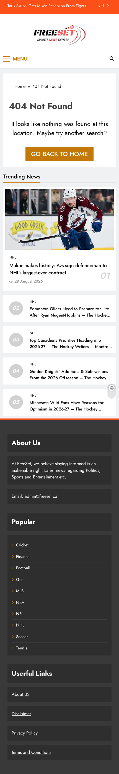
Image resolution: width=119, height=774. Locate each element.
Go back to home (59, 153)
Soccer (22, 637)
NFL (19, 614)
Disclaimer (21, 713)
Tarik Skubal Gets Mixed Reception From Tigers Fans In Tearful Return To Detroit (46, 6)
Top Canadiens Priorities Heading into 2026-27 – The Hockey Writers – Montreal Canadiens (71, 346)
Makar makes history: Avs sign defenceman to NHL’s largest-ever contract (58, 269)
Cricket (22, 545)
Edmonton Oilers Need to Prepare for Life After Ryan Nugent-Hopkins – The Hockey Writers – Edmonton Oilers (69, 315)
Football (23, 568)
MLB (20, 591)
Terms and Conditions (31, 752)
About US (21, 694)
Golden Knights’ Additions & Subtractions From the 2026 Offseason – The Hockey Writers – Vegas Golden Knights (69, 377)
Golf (20, 579)
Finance (23, 557)
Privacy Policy (25, 733)
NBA (20, 602)
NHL (12, 257)
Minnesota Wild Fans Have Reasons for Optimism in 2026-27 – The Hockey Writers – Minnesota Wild (67, 409)
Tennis (21, 648)
